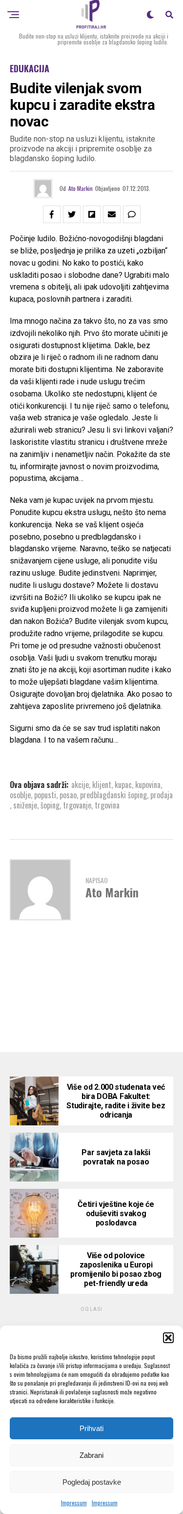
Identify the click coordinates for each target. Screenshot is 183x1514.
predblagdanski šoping (113, 795)
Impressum (74, 1502)
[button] (168, 1338)
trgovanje (77, 805)
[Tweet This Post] (72, 214)
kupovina (148, 784)
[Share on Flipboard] (92, 214)
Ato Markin (80, 188)
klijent (101, 784)
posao (68, 795)
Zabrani (91, 1455)
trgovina (107, 805)
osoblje (20, 795)
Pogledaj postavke (91, 1482)
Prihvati (91, 1428)
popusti (45, 795)
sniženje (25, 805)
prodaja (161, 795)
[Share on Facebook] (52, 214)
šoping (50, 805)
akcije (80, 784)
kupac (123, 784)
